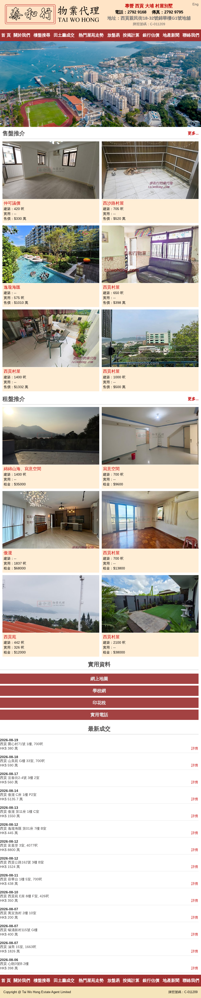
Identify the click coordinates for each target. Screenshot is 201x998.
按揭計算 (131, 35)
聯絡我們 (191, 35)
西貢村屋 (111, 287)
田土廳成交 (64, 35)
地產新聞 (171, 35)
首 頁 (6, 35)
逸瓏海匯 (12, 287)
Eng (195, 4)
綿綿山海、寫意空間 (22, 469)
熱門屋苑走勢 (91, 35)
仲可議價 (12, 203)
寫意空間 (111, 469)
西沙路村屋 (113, 203)
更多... (193, 133)
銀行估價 (151, 35)
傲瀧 (8, 553)
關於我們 (21, 35)
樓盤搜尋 (42, 35)
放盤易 (113, 35)
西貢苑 (10, 637)
